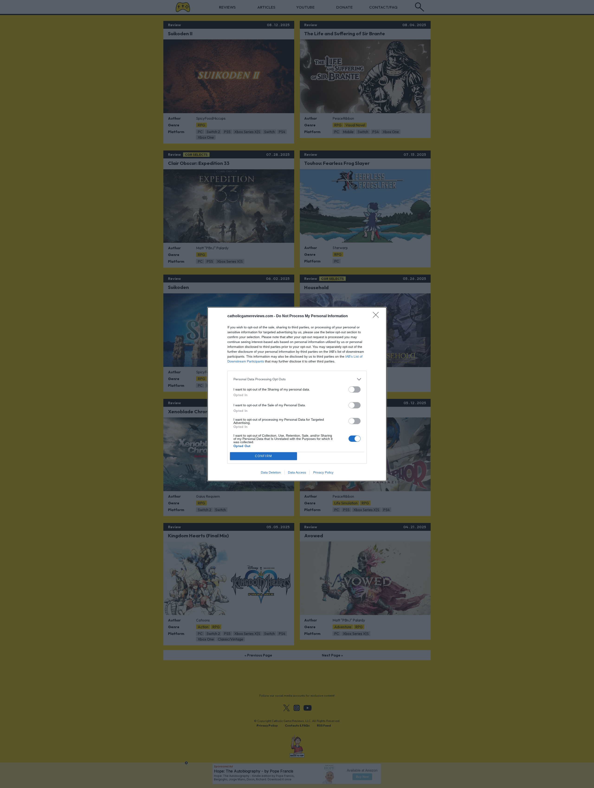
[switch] (355, 389)
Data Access (297, 472)
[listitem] (297, 379)
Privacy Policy (323, 472)
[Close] (377, 316)
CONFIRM (263, 456)
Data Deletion (271, 472)
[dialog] (297, 394)
